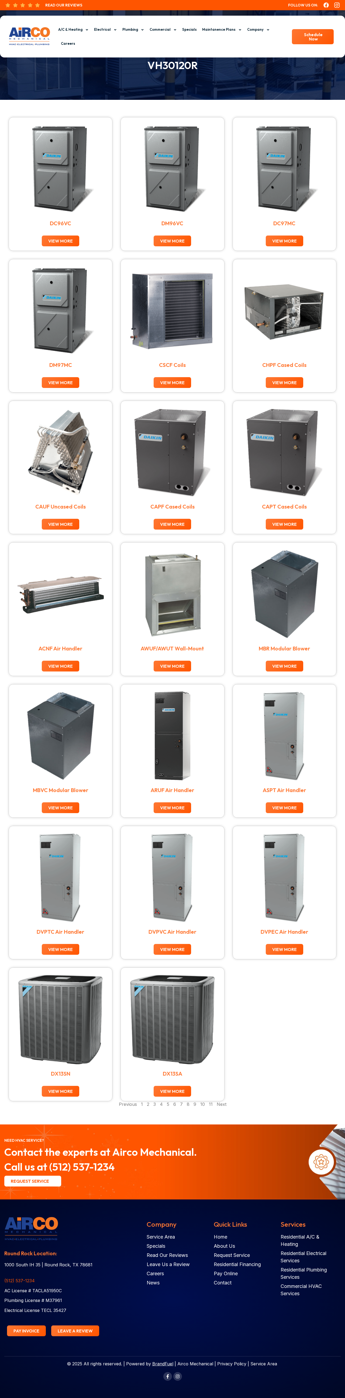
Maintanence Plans (219, 29)
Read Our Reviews (63, 5)
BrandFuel (162, 1363)
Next (221, 1104)
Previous (128, 1104)
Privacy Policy (231, 1363)
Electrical (102, 29)
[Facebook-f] (167, 1376)
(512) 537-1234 (82, 1166)
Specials (189, 29)
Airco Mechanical (195, 1363)
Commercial (160, 29)
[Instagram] (177, 1376)
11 (211, 1104)
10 (202, 1104)
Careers (68, 43)
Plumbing (130, 29)
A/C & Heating (70, 29)
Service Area (263, 1363)
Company (255, 29)
